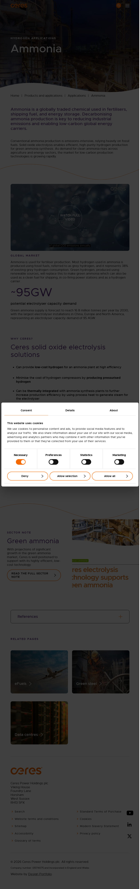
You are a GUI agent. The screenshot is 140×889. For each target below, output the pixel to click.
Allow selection (67, 476)
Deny (25, 476)
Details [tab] (70, 410)
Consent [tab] (26, 410)
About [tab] (114, 410)
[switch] (53, 462)
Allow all (109, 476)
